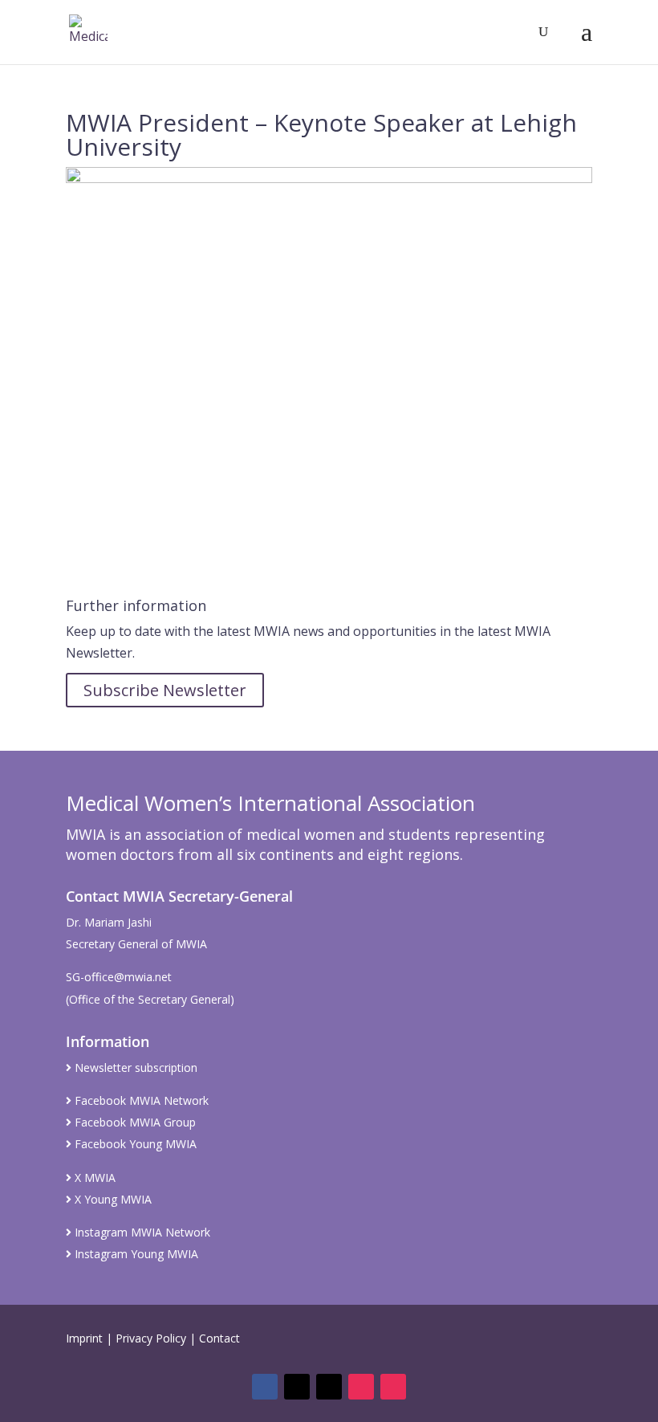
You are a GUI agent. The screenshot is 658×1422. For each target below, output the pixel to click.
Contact (219, 1338)
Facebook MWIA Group (133, 1122)
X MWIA (93, 1177)
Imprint (84, 1338)
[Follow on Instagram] (361, 1387)
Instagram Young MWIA (134, 1253)
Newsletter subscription (134, 1067)
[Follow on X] (297, 1387)
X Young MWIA (111, 1199)
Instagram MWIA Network (140, 1232)
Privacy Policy (151, 1338)
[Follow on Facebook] (265, 1387)
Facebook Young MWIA (134, 1143)
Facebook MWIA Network (140, 1100)
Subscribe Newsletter (164, 690)
